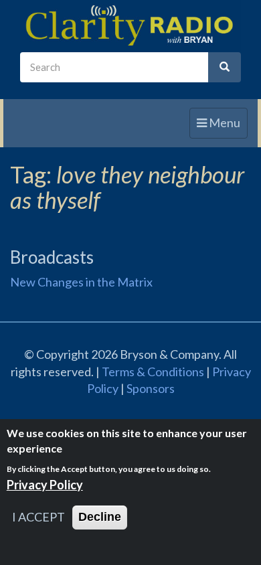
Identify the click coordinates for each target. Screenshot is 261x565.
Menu (222, 126)
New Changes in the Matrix (81, 281)
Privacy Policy (45, 484)
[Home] (130, 26)
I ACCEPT (38, 516)
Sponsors (150, 388)
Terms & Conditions (153, 371)
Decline (99, 516)
